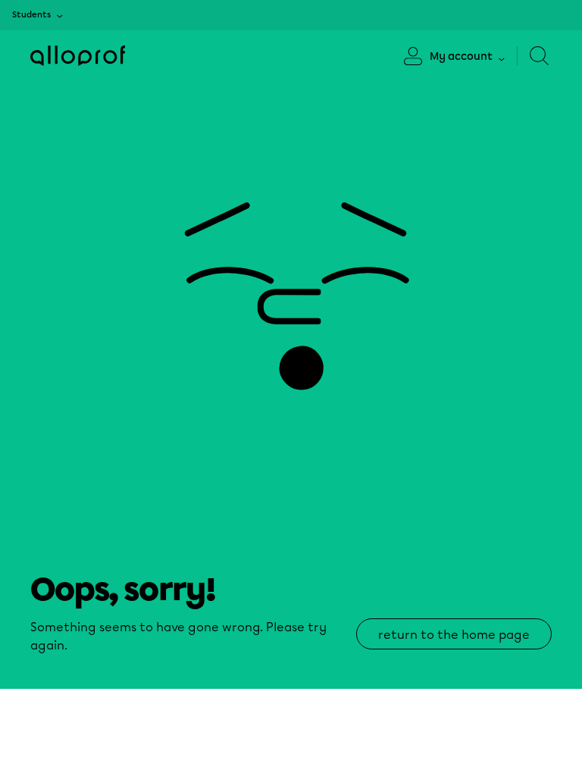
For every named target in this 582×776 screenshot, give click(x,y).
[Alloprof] (77, 56)
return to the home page (454, 634)
